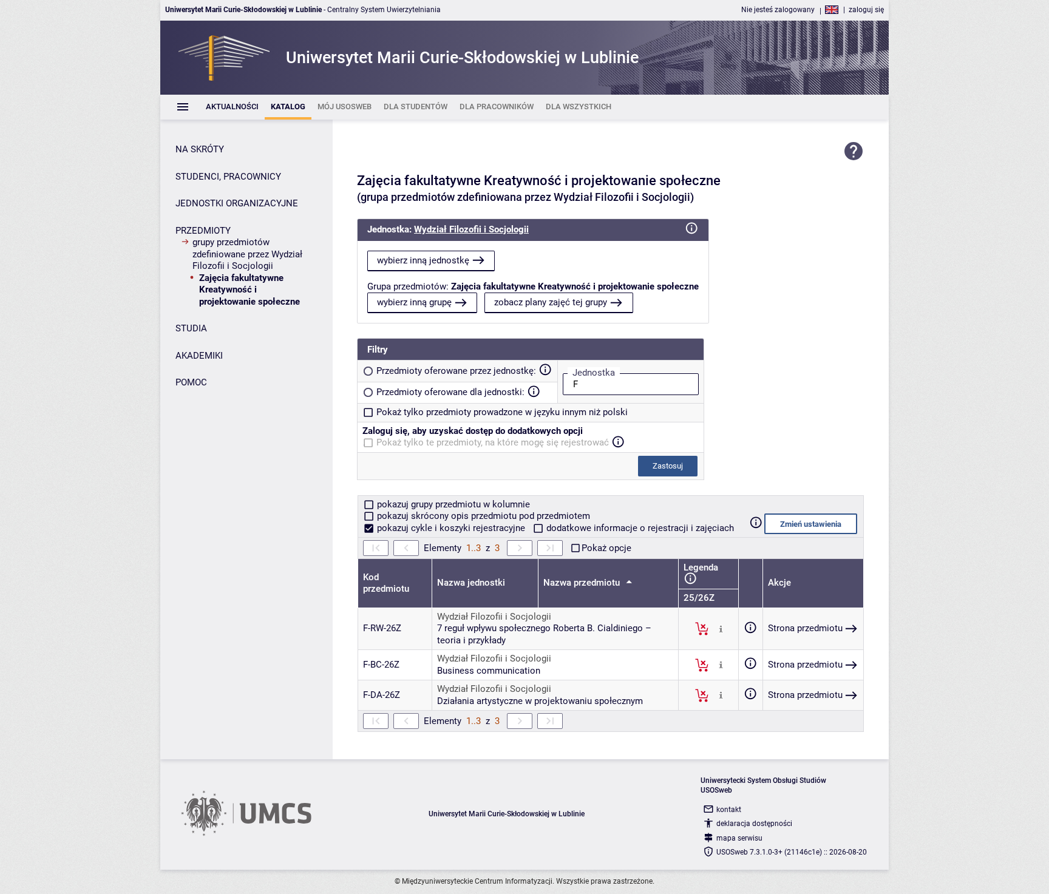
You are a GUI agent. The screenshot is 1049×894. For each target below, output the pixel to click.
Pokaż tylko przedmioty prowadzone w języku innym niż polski (502, 412)
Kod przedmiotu (386, 583)
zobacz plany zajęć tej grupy (550, 302)
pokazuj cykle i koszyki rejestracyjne (451, 528)
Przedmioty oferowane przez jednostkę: (456, 370)
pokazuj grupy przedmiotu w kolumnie (452, 504)
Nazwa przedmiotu (582, 582)
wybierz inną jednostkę (423, 260)
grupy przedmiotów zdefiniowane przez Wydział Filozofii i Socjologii (247, 254)
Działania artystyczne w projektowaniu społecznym (540, 701)
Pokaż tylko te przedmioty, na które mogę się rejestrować (492, 442)
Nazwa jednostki (471, 582)
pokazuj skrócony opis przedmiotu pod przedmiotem (482, 515)
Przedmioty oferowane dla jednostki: (450, 392)
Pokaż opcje (606, 548)
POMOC (191, 382)
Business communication (488, 670)
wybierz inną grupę (414, 302)
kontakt (728, 809)
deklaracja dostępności (754, 823)
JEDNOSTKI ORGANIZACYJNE (236, 203)
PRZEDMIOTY (203, 230)
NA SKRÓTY (199, 149)
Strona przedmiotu (805, 628)
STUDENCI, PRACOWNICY (228, 176)
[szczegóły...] (721, 628)
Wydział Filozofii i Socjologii (471, 229)
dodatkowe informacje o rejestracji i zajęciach (639, 528)
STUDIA (191, 328)
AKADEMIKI (199, 355)
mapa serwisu (739, 838)
